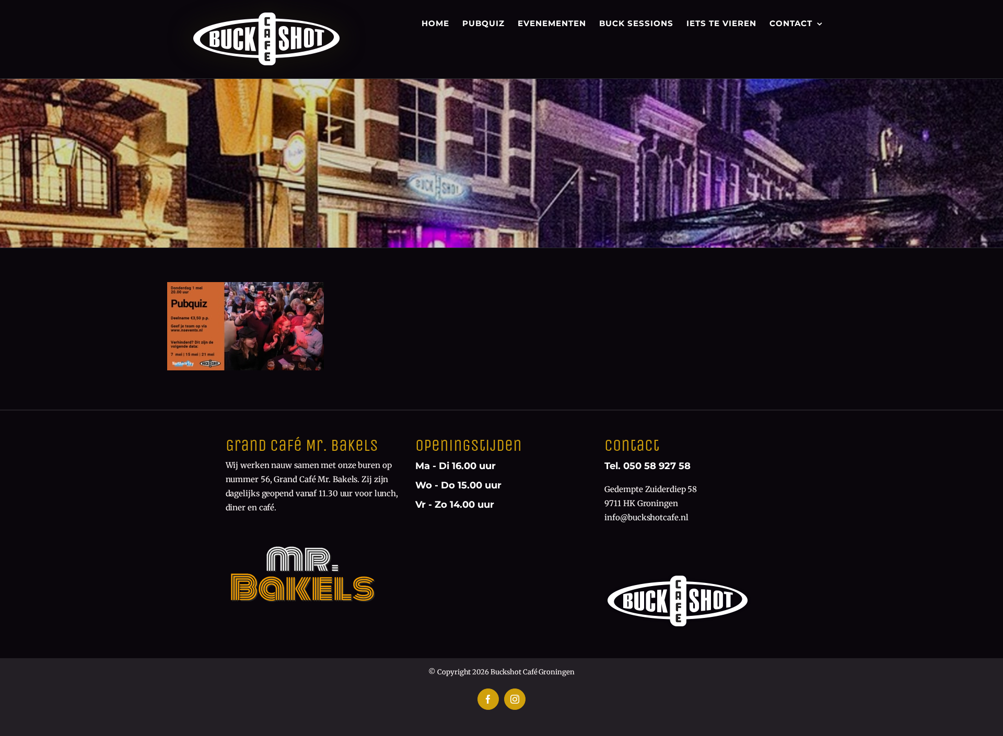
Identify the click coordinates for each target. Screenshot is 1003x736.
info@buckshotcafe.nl (646, 517)
